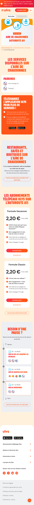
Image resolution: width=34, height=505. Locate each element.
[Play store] (12, 128)
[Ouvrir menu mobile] (2, 10)
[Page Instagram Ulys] (16, 473)
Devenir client (21, 10)
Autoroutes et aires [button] (9, 456)
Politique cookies (8, 495)
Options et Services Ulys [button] (10, 450)
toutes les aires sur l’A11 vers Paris (17, 404)
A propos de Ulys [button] (8, 462)
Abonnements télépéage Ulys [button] (12, 444)
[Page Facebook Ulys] (4, 473)
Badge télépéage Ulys (6, 48)
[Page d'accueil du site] (6, 431)
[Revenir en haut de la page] (29, 500)
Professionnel (22, 16)
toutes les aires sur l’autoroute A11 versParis (17, 179)
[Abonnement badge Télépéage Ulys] (7, 10)
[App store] (21, 128)
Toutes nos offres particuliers (17, 313)
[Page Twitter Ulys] (8, 473)
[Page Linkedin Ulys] (12, 473)
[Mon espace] (31, 10)
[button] (17, 255)
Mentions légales (8, 483)
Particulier (11, 16)
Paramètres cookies (9, 499)
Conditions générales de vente (12, 487)
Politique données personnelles (12, 491)
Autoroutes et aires (19, 48)
